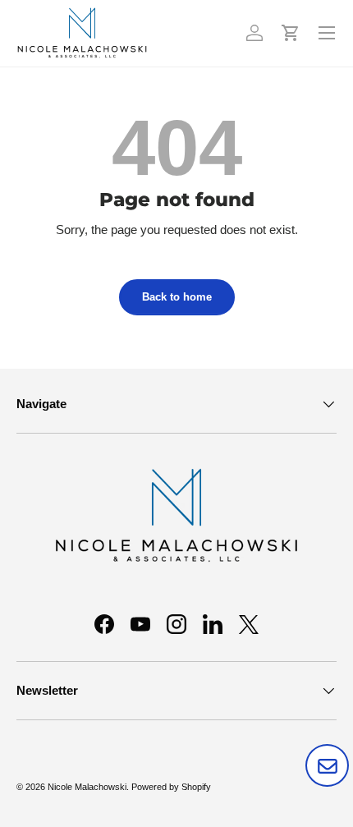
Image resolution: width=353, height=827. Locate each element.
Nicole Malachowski (87, 787)
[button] (291, 33)
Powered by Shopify (171, 787)
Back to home (177, 297)
